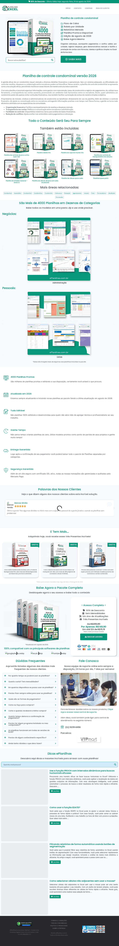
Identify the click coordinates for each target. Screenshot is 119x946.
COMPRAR (88, 8)
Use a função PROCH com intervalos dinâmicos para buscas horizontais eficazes (82, 771)
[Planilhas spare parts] (100, 167)
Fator (93, 193)
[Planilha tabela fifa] (43, 141)
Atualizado (111, 193)
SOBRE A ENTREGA (59, 928)
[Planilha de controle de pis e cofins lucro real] (16, 142)
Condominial (27, 193)
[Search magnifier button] (52, 60)
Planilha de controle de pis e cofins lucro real (16, 156)
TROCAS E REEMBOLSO (59, 923)
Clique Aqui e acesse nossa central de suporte (87, 710)
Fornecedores (101, 193)
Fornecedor (59, 197)
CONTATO (77, 8)
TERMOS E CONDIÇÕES (59, 920)
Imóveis (86, 193)
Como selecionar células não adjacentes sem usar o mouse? (82, 880)
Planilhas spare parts (100, 178)
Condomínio (49, 193)
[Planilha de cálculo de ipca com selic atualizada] (45, 168)
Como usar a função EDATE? (65, 807)
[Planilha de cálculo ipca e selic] (72, 167)
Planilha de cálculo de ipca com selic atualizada (45, 181)
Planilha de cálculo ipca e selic (72, 178)
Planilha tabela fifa (43, 153)
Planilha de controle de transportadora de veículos (102, 156)
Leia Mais (56, 791)
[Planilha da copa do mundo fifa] (72, 141)
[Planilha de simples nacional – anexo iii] (16, 168)
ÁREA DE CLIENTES (102, 8)
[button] (5, 508)
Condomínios (38, 193)
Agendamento (77, 193)
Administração (60, 282)
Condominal (8, 193)
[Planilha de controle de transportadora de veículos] (102, 142)
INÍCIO (68, 8)
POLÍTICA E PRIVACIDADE (59, 926)
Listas (59, 357)
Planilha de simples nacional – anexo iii (16, 181)
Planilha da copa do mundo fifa (72, 153)
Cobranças (58, 193)
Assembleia (17, 193)
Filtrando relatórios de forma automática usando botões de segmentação (82, 845)
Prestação (67, 193)
